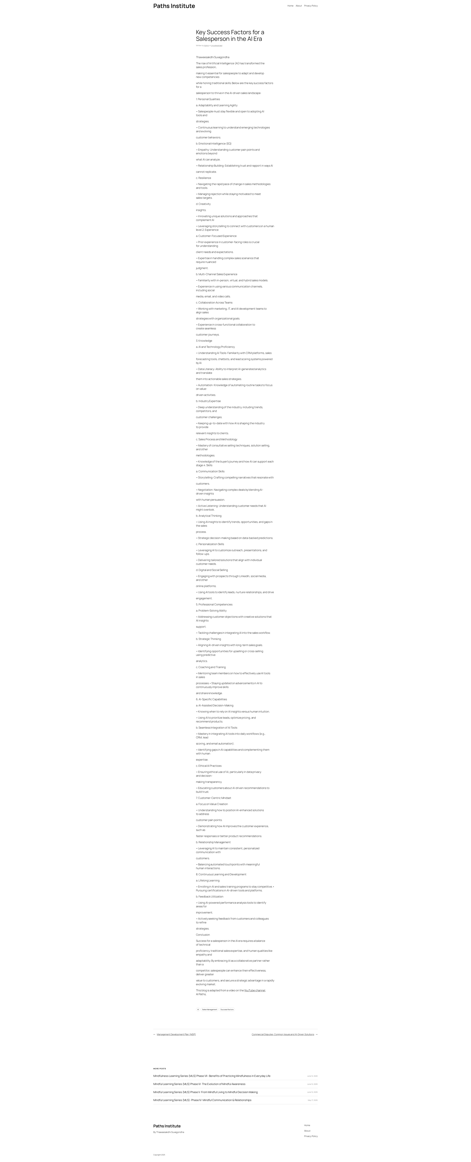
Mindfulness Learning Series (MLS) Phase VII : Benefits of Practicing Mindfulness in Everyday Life (211, 1075)
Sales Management (209, 1009)
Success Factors (227, 1009)
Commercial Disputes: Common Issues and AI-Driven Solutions (283, 1034)
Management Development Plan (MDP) (176, 1034)
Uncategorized (216, 45)
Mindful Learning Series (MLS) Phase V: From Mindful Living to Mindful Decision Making (205, 1092)
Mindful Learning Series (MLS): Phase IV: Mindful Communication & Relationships (202, 1100)
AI (198, 1009)
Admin (206, 45)
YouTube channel (254, 990)
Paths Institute (174, 6)
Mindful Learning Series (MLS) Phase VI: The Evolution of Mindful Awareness (199, 1084)
